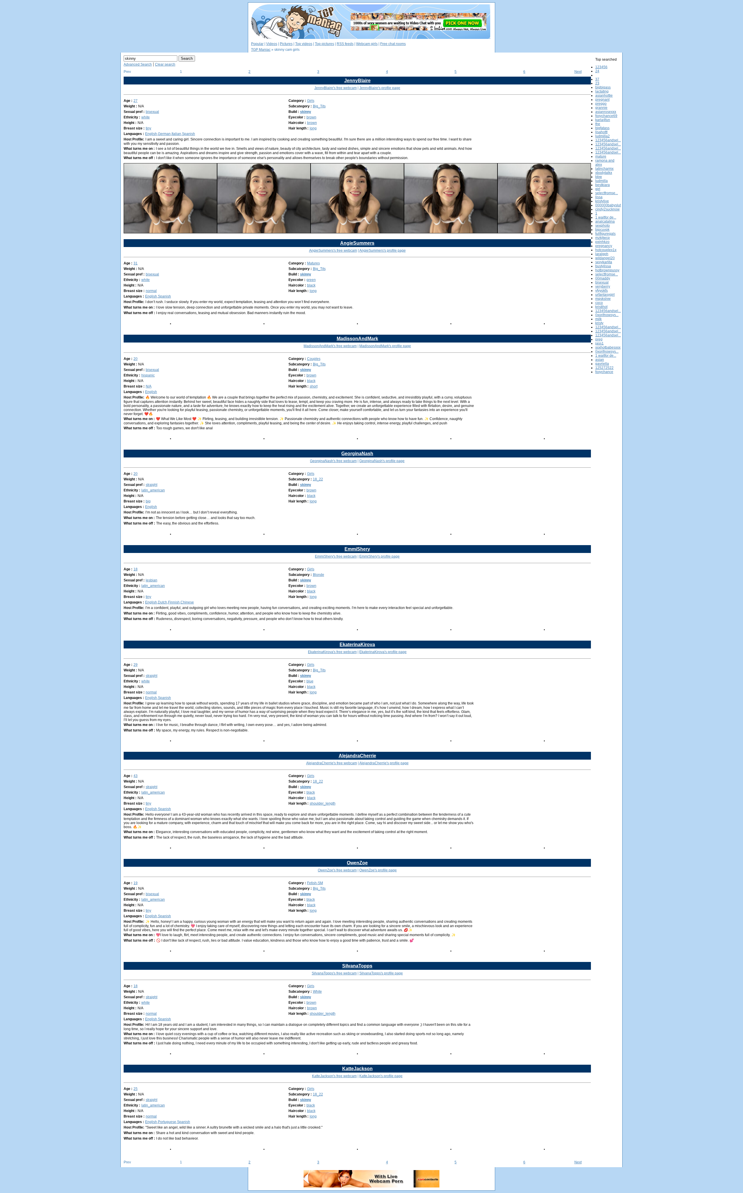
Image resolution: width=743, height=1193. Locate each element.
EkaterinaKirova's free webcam (332, 652)
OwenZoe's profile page (378, 870)
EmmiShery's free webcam (336, 556)
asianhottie (604, 95)
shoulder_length (323, 803)
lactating (602, 91)
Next (578, 72)
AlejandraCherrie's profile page (384, 763)
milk (598, 319)
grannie (601, 108)
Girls (310, 101)
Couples (313, 359)
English (151, 392)
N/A (149, 386)
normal (151, 291)
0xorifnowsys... (606, 315)
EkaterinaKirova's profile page (383, 652)
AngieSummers (357, 243)
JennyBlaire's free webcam (335, 88)
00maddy (602, 278)
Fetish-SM (315, 883)
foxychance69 (606, 116)
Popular (257, 44)
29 (136, 665)
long (313, 128)
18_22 (318, 479)
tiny (148, 128)
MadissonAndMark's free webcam (330, 346)
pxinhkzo (602, 242)
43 (136, 776)
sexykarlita (603, 262)
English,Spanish (158, 296)
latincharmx (604, 169)
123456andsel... (608, 140)
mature (600, 156)
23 (597, 83)
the (597, 124)
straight (151, 485)
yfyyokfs (601, 291)
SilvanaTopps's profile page (381, 973)
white (145, 117)
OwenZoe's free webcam (337, 870)
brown (311, 117)
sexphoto (602, 226)
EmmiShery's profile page (379, 556)
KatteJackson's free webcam (334, 1076)
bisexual (152, 112)
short (314, 386)
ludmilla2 (602, 136)
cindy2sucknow (607, 209)
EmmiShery (357, 549)
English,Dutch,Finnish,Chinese (169, 602)
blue (309, 681)
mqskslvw (603, 299)
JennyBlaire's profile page (379, 88)
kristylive (602, 201)
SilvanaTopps (357, 965)
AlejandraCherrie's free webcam (331, 763)
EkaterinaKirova (357, 644)
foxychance (604, 372)
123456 (601, 67)
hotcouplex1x (605, 250)
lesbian (151, 580)
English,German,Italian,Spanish (170, 134)
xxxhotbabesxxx (608, 347)
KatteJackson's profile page (381, 1076)
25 (136, 1089)
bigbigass (603, 87)
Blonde (318, 575)
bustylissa (603, 266)
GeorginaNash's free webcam (333, 461)
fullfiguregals (605, 234)
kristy (599, 323)
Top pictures (324, 44)
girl (597, 189)
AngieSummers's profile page (382, 250)
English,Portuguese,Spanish (167, 1122)
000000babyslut (608, 205)
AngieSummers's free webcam (333, 250)
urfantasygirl (605, 295)
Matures (313, 263)
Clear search (165, 64)
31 (136, 263)
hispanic (148, 375)
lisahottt (601, 132)
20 (136, 359)
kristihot (601, 307)
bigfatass (602, 128)
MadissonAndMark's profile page (385, 346)
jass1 (599, 343)
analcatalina (605, 221)
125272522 (604, 368)
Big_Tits (319, 106)
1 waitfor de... (605, 217)
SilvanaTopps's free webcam (334, 973)
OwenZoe (357, 862)
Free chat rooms (393, 44)
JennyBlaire (357, 80)
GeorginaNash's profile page (382, 461)
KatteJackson (357, 1068)
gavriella (602, 364)
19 (136, 883)
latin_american (153, 490)
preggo (601, 104)
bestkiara (602, 185)
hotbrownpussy (607, 270)
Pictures (286, 44)
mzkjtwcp (602, 238)
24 (597, 71)
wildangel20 (605, 258)
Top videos (303, 44)
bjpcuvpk (602, 230)
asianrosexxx (605, 112)
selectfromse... (606, 193)
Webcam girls (367, 44)
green (311, 280)
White (317, 992)
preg (599, 339)
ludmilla (601, 181)
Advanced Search (138, 64)
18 (136, 569)
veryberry (602, 286)
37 (597, 79)
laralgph (601, 254)
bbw (598, 177)
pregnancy (603, 246)
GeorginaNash (357, 453)
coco (599, 303)
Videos (271, 44)
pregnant (602, 100)
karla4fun (602, 120)
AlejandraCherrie (357, 755)
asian (599, 360)
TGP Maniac (260, 50)
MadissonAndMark (357, 338)
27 (136, 101)
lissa (599, 197)
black (311, 285)
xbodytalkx (603, 173)
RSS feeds (345, 44)
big (148, 501)
